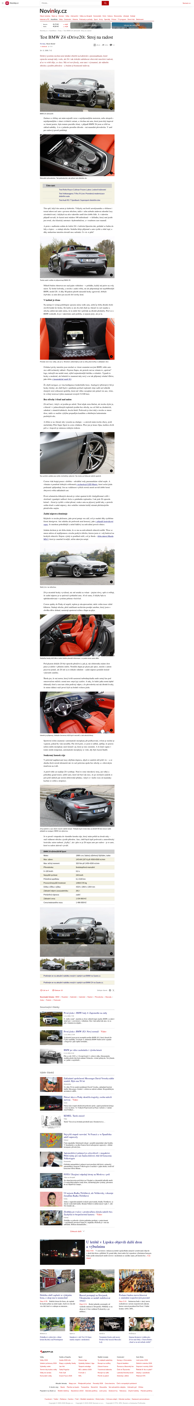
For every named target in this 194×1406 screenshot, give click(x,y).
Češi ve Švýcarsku (123, 1369)
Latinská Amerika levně (125, 1373)
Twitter (56, 1399)
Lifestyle (126, 16)
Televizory (122, 1391)
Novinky (42, 44)
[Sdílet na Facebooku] (110, 990)
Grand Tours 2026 (65, 1376)
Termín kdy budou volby (48, 1369)
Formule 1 (82, 1373)
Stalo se (54, 16)
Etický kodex (100, 1399)
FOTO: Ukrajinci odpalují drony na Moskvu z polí (87, 1174)
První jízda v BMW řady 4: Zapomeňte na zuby (85, 1012)
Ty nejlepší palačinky (105, 1360)
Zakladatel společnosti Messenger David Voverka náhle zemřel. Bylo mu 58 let (89, 1080)
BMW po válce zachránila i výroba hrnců (83, 1050)
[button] (77, 91)
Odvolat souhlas (124, 1399)
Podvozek (57, 1000)
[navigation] (2, 3)
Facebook (48, 1399)
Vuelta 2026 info (65, 1360)
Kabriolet (73, 997)
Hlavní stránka (45, 16)
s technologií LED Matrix (86, 484)
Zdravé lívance (103, 1366)
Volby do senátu (45, 1373)
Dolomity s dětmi (123, 1376)
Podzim (48, 1000)
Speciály (107, 19)
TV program (122, 19)
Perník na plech (103, 1376)
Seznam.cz (187, 3)
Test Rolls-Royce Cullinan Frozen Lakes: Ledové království (82, 190)
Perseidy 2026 (98, 1383)
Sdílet (106, 45)
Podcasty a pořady (86, 19)
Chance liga (82, 1360)
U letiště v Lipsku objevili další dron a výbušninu (114, 1244)
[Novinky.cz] (53, 12)
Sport (96, 19)
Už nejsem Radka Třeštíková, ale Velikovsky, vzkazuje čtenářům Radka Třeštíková (88, 1194)
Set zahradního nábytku (117, 1387)
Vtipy (65, 1119)
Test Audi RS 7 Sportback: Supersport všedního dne (79, 200)
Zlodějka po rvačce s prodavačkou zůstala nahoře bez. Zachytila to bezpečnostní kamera (88, 1213)
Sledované (139, 19)
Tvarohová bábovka (105, 1369)
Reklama (63, 1399)
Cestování (67, 19)
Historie (75, 19)
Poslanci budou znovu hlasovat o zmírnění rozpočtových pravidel (134, 1296)
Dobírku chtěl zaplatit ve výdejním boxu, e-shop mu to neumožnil (56, 1296)
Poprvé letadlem (123, 1363)
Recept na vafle (103, 1373)
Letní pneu (103, 1391)
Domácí (61, 16)
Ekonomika (118, 16)
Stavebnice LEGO (77, 1391)
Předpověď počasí (84, 1383)
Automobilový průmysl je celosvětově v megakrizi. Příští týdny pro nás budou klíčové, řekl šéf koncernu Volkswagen (88, 1155)
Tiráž (77, 1399)
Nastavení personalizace (140, 1399)
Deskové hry (113, 1391)
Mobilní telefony (63, 1391)
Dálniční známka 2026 (144, 1363)
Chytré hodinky (133, 1391)
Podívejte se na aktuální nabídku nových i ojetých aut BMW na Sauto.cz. (72, 976)
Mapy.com (72, 1383)
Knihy (65, 1199)
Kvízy (101, 19)
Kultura (110, 16)
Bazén (63, 1387)
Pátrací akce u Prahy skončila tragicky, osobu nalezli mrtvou (88, 1098)
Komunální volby (46, 1376)
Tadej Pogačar (64, 1369)
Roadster (65, 997)
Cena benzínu (110, 1383)
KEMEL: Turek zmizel (74, 1115)
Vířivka (140, 1387)
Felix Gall (62, 1373)
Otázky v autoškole (143, 1373)
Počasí (113, 19)
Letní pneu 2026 (142, 1360)
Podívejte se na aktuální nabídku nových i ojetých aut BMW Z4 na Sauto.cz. (73, 983)
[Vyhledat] (105, 3)
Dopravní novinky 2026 (144, 1366)
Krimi (104, 16)
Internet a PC (44, 19)
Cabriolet (82, 997)
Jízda (42, 1000)
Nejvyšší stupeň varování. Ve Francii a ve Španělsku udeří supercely (87, 1135)
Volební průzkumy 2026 (48, 1363)
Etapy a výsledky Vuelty (67, 1363)
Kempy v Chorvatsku (124, 1360)
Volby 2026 (44, 1360)
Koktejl (132, 16)
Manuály (108, 997)
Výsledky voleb (45, 1366)
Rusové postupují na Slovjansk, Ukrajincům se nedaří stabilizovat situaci (94, 1298)
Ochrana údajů (111, 1399)
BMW (57, 997)
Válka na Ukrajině (86, 16)
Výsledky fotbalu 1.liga (86, 1363)
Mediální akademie (87, 1399)
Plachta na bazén (73, 1387)
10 (114, 45)
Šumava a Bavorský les (125, 1366)
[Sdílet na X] (113, 990)
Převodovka (99, 997)
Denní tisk (131, 19)
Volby (67, 16)
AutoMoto (54, 19)
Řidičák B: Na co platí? (144, 1369)
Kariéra (70, 1399)
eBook (98, 45)
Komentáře (97, 16)
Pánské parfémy (146, 1391)
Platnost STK (140, 1376)
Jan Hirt (62, 1366)
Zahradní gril (132, 1387)
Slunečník (94, 1387)
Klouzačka (103, 1387)
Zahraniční (74, 16)
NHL (80, 1376)
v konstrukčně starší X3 (61, 379)
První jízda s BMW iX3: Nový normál (81, 1031)
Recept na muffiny (104, 1363)
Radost (90, 997)
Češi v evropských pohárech (127, 1383)
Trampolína (85, 1387)
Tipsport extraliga (84, 1366)
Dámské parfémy (91, 1391)
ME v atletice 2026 (85, 1369)
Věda (61, 19)
